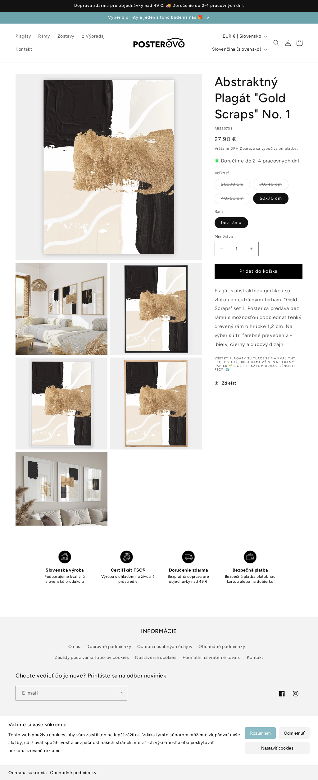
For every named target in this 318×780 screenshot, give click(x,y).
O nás (74, 646)
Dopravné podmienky (108, 646)
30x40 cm (273, 185)
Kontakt (255, 657)
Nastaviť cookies (277, 748)
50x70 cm (271, 198)
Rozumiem (260, 733)
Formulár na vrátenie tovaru (212, 657)
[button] (276, 43)
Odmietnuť (294, 733)
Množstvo (224, 236)
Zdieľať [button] (229, 383)
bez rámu (231, 222)
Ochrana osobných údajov (165, 646)
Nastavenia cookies (155, 657)
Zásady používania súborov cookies (92, 657)
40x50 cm (235, 199)
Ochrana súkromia (27, 772)
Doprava (247, 148)
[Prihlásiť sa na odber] (120, 693)
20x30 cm (235, 185)
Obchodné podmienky (73, 772)
